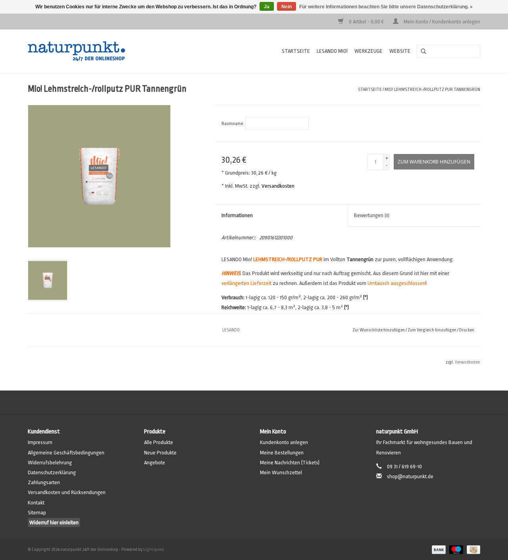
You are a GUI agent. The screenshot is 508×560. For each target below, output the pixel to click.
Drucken (466, 330)
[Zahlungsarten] (437, 549)
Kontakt (36, 503)
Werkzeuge (368, 51)
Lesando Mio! (332, 51)
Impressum (40, 442)
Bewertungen (371, 215)
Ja (266, 7)
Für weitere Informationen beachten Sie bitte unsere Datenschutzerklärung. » (386, 7)
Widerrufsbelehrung (50, 463)
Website (399, 51)
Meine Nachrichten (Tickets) (289, 463)
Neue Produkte (160, 453)
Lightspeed (153, 549)
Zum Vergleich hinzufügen (432, 330)
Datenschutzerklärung (52, 472)
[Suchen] (421, 51)
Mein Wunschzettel (281, 472)
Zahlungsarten (44, 482)
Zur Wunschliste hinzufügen (378, 330)
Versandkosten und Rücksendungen (67, 492)
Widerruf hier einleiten (54, 522)
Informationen (237, 215)
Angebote (154, 463)
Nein (286, 7)
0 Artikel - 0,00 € (366, 22)
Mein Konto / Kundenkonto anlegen (441, 22)
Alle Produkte (158, 442)
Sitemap (37, 513)
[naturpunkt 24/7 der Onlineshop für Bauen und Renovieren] (101, 51)
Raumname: (232, 123)
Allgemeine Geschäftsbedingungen (66, 453)
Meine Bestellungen (282, 453)
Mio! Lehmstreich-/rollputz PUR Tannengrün (432, 89)
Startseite (296, 51)
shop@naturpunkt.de (410, 476)
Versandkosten (278, 186)
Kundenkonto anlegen (284, 442)
